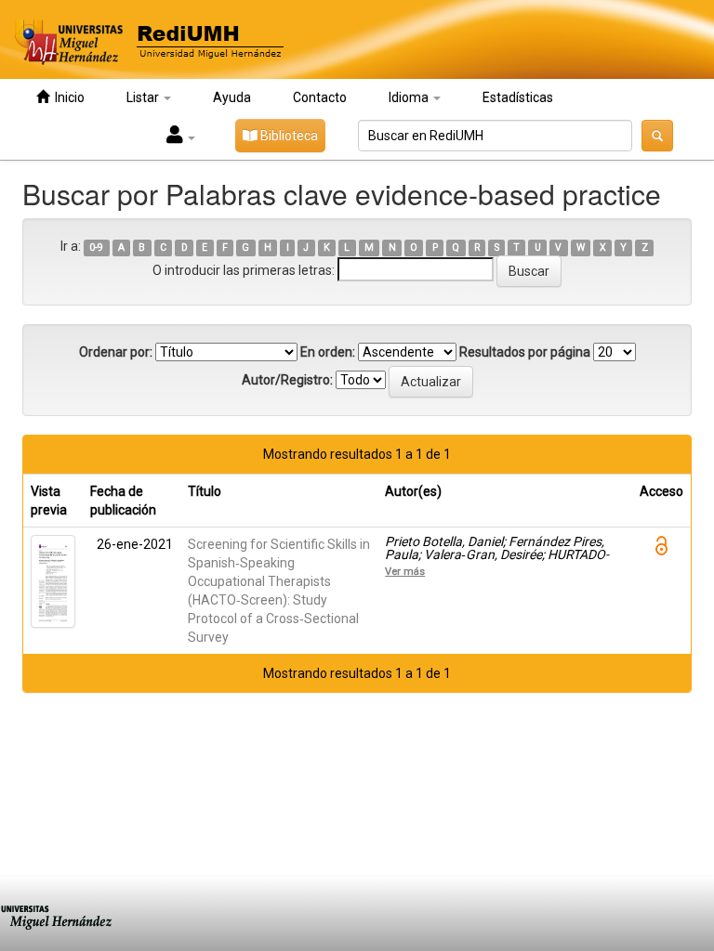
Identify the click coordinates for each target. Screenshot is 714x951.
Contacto (320, 97)
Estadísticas (518, 97)
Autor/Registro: (287, 379)
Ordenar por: (115, 352)
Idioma (410, 97)
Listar (144, 97)
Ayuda (232, 97)
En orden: (327, 352)
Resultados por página (524, 352)
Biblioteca (288, 135)
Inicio (67, 97)
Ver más (405, 571)
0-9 (96, 247)
